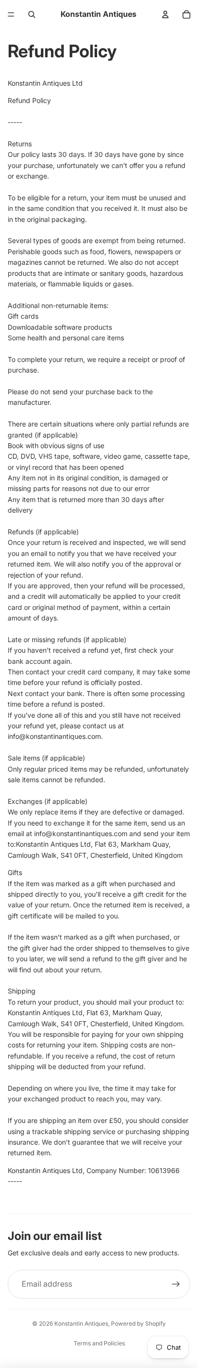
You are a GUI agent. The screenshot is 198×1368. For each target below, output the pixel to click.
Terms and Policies (99, 1343)
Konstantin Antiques (81, 1323)
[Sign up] (176, 1284)
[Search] (31, 14)
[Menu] (11, 14)
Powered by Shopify (138, 1323)
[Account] (165, 14)
